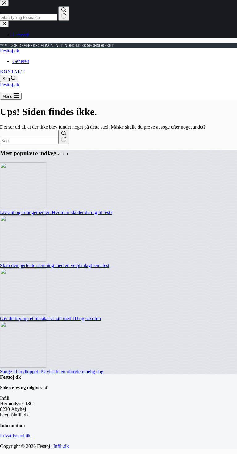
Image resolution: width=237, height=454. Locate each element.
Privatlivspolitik (15, 435)
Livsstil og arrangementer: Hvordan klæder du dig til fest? (56, 212)
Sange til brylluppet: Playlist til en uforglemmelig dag (51, 371)
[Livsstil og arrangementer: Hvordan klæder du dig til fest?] (23, 206)
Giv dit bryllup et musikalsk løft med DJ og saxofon (50, 318)
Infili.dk (61, 446)
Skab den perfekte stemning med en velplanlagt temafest (54, 265)
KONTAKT (12, 71)
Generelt (20, 61)
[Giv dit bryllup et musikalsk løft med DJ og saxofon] (23, 313)
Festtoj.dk (9, 50)
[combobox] (28, 141)
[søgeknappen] (63, 137)
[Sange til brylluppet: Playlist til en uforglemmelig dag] (23, 366)
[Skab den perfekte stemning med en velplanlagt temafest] (23, 259)
